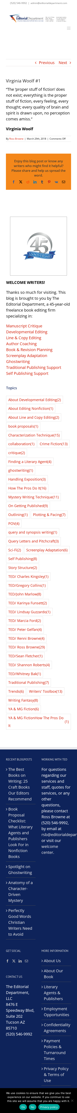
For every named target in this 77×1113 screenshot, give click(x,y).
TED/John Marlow (24, 594)
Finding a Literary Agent (29, 461)
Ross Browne (16, 138)
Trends (16, 691)
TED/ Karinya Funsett (27, 603)
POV (13, 523)
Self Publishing (22, 558)
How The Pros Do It (27, 488)
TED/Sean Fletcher (25, 656)
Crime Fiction (54, 443)
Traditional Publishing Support (33, 367)
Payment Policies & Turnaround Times (55, 1049)
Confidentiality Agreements (56, 1027)
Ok (23, 1107)
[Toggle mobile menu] (69, 28)
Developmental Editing (26, 331)
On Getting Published (28, 505)
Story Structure (22, 567)
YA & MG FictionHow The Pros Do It (38, 721)
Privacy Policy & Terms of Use (56, 1074)
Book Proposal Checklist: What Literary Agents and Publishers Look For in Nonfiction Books (20, 832)
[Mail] (26, 961)
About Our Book (53, 973)
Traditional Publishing (28, 682)
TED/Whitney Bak (24, 673)
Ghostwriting (18, 361)
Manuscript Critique (24, 326)
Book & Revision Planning (29, 349)
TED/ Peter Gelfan (25, 629)
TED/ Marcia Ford (24, 620)
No (33, 1107)
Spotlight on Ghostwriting (20, 869)
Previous (47, 62)
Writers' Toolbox (45, 691)
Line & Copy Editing (23, 337)
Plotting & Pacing (49, 514)
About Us (52, 960)
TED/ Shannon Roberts (29, 664)
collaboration (21, 443)
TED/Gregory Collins (27, 585)
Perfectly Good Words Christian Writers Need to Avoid (20, 922)
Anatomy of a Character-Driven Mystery (20, 891)
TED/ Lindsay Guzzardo (29, 611)
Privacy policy (49, 1107)
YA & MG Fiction (23, 709)
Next (63, 62)
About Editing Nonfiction (30, 408)
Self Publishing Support (27, 373)
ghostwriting (20, 470)
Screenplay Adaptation (26, 355)
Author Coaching (21, 343)
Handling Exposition (27, 479)
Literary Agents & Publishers (53, 992)
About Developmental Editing (34, 399)
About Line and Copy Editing (33, 417)
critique (16, 452)
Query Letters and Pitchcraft (33, 541)
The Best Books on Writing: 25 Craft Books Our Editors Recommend (20, 784)
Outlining (18, 514)
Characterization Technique (34, 435)
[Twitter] (13, 961)
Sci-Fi (14, 550)
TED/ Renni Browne (26, 638)
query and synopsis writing (32, 532)
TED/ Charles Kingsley (28, 576)
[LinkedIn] (20, 961)
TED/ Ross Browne (26, 647)
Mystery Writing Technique (33, 497)
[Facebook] (7, 961)
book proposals (23, 426)
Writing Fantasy (23, 700)
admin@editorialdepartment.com (49, 3)
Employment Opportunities (56, 1011)
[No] (72, 1101)
